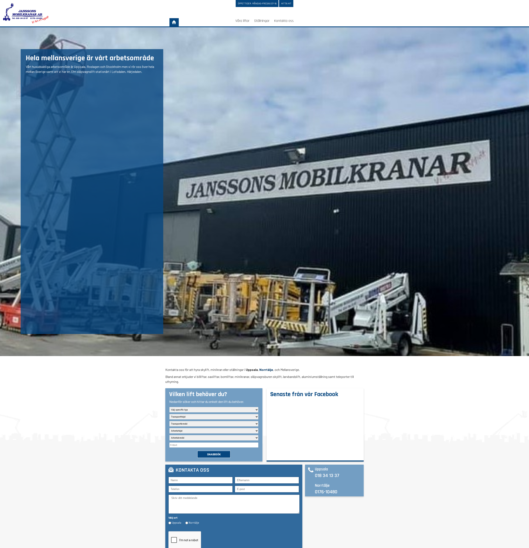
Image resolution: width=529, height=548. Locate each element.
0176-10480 (326, 491)
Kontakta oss (284, 20)
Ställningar (261, 20)
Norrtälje (266, 370)
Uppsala (176, 522)
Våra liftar (242, 20)
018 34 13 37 (327, 475)
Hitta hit (286, 3)
